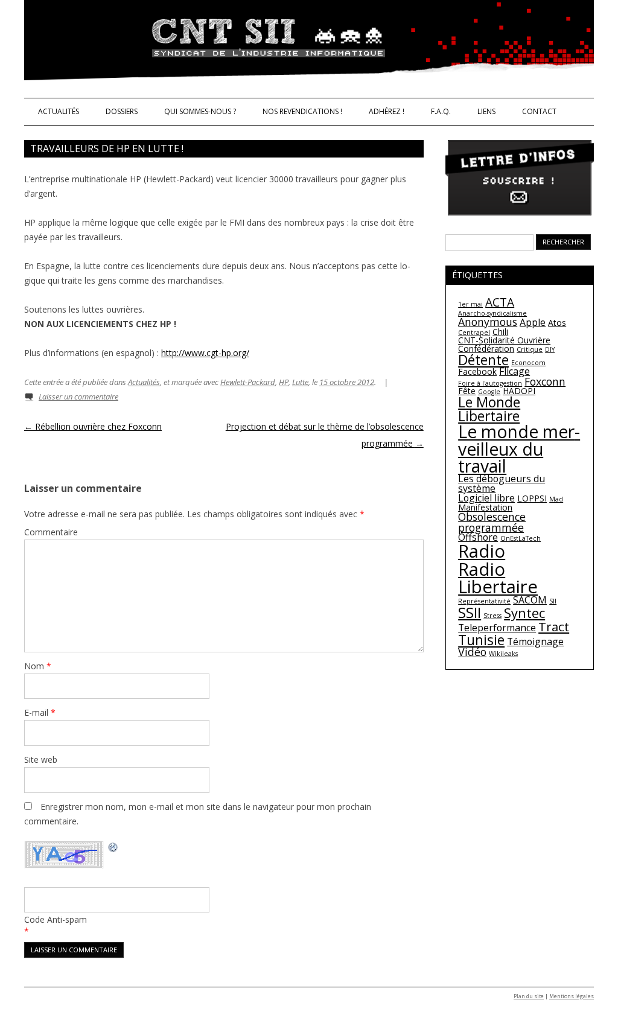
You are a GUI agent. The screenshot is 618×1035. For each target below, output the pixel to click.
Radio (481, 551)
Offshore (478, 537)
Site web (40, 759)
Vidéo (472, 652)
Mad (556, 499)
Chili (500, 331)
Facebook (477, 371)
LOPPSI (532, 498)
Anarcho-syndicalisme (492, 313)
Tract (553, 626)
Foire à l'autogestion (490, 383)
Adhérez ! (386, 111)
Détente (483, 359)
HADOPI (519, 390)
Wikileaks (503, 653)
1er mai (470, 304)
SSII (469, 612)
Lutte (300, 382)
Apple (533, 322)
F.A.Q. (441, 111)
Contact (539, 111)
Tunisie (481, 639)
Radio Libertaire (498, 578)
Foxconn (544, 381)
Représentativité (484, 601)
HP (283, 382)
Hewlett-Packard (247, 382)
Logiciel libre (486, 498)
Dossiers (122, 111)
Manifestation (485, 507)
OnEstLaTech (520, 538)
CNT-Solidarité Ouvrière (504, 340)
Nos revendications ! (302, 111)
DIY (550, 349)
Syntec (524, 612)
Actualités (58, 111)
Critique (530, 349)
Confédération (486, 348)
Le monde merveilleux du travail (519, 448)
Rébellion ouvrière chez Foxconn (93, 426)
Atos (557, 322)
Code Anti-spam (55, 919)
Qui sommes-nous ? (200, 111)
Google (489, 391)
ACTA (499, 302)
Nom (37, 666)
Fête (467, 390)
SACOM (530, 600)
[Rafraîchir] (113, 849)
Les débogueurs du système (501, 483)
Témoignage (535, 641)
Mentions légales (571, 996)
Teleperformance (497, 627)
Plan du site (529, 996)
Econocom (528, 362)
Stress (492, 615)
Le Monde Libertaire (489, 408)
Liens (486, 111)
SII (552, 601)
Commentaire (51, 532)
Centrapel (474, 332)
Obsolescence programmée (492, 522)
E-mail (40, 712)
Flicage (514, 371)
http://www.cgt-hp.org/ (205, 352)
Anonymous (487, 321)
